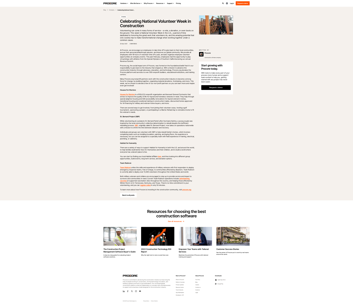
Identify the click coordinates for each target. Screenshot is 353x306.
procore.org (186, 190)
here (159, 156)
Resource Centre (180, 287)
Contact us (198, 287)
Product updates (180, 284)
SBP (136, 125)
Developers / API (180, 295)
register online (145, 185)
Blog (104, 10)
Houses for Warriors (127, 94)
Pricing (178, 3)
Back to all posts (128, 195)
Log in (232, 3)
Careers (197, 284)
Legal (196, 292)
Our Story (197, 279)
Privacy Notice (146, 300)
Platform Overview (180, 282)
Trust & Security (179, 290)
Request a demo (242, 3)
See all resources (175, 221)
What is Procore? (180, 279)
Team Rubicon (125, 167)
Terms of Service (154, 300)
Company (111, 10)
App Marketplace (180, 292)
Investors (197, 290)
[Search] (223, 3)
